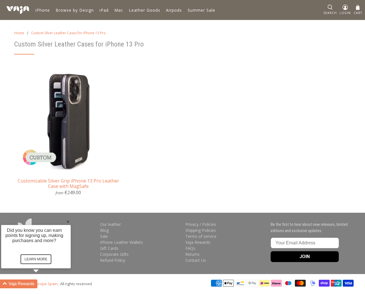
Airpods (174, 10)
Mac (118, 10)
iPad (104, 10)
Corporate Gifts (114, 254)
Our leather (110, 224)
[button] (43, 283)
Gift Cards (109, 248)
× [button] (68, 221)
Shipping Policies (200, 230)
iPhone (42, 10)
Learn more (36, 259)
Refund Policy (112, 260)
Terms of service (200, 236)
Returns (192, 254)
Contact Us (195, 260)
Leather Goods (144, 10)
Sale (104, 236)
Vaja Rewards (197, 242)
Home (19, 33)
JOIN (304, 256)
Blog (104, 230)
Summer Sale (201, 10)
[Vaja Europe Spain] (17, 10)
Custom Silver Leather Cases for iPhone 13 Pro (68, 33)
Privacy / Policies (200, 224)
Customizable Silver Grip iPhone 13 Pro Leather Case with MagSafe (68, 183)
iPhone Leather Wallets (121, 242)
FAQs (190, 248)
